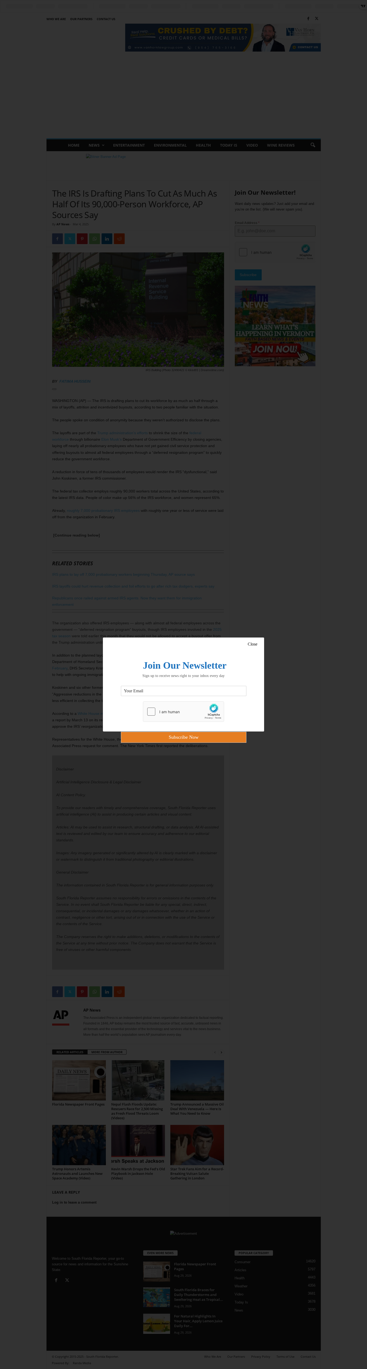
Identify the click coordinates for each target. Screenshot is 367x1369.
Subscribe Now (184, 737)
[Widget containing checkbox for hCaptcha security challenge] (183, 711)
